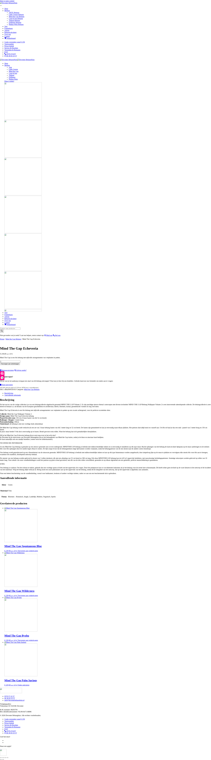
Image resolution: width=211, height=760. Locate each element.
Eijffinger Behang (15, 22)
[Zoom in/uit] (1, 757)
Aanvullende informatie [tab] (12, 395)
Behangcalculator (10, 32)
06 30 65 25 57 (11, 56)
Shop (6, 9)
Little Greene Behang (16, 15)
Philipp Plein (13, 79)
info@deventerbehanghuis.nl (14, 700)
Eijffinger (12, 77)
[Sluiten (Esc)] (7, 757)
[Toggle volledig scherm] (3, 757)
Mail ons (49, 335)
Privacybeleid (9, 46)
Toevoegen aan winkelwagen (10, 364)
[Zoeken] (2, 331)
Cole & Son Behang (16, 18)
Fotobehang (8, 28)
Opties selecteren (23, 685)
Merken (7, 11)
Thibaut (11, 75)
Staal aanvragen (7, 385)
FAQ (6, 52)
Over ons (7, 34)
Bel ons (57, 335)
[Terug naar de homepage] (8, 3)
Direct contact (9, 81)
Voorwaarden (9, 44)
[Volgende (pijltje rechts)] (3, 759)
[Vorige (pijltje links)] (1, 759)
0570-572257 (11, 54)
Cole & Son (13, 73)
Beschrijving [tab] (8, 393)
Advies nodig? (21, 370)
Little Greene (13, 69)
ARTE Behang (14, 13)
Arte (10, 67)
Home (2, 339)
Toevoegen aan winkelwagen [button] (28, 551)
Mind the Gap (13, 71)
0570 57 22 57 (9, 696)
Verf (5, 26)
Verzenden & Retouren (12, 50)
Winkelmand (11, 38)
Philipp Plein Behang (16, 24)
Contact (7, 36)
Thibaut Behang (14, 20)
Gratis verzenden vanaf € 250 (14, 42)
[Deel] (5, 757)
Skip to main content (7, 1)
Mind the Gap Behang (16, 16)
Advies (6, 30)
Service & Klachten (11, 48)
